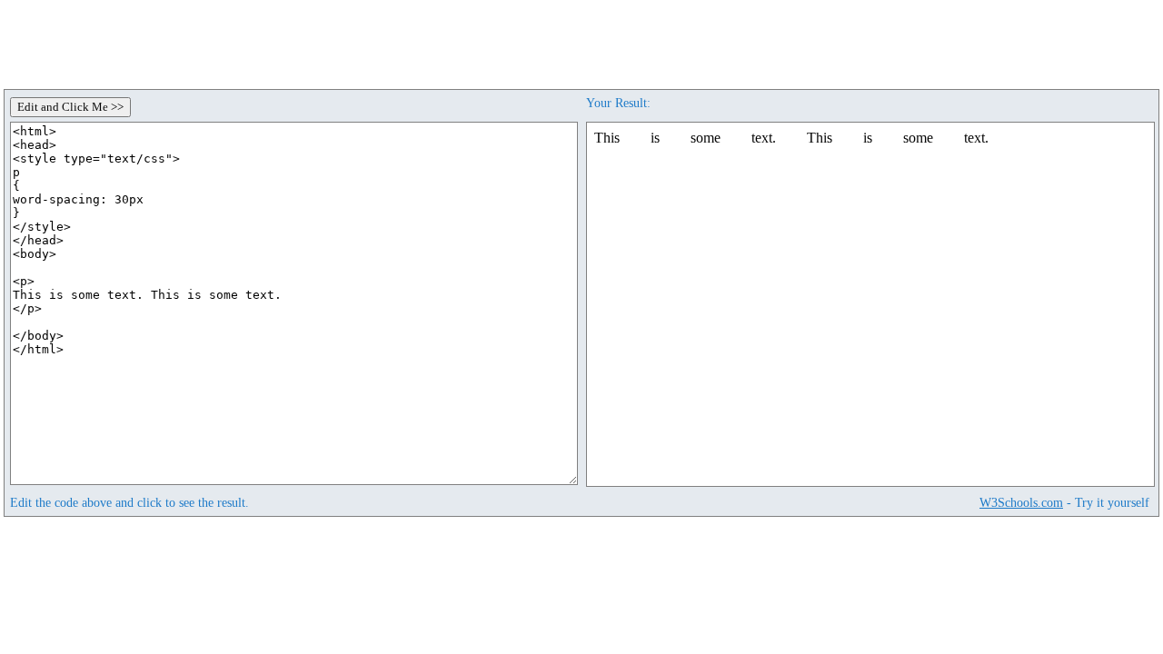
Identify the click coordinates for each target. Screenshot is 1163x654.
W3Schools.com (1021, 502)
